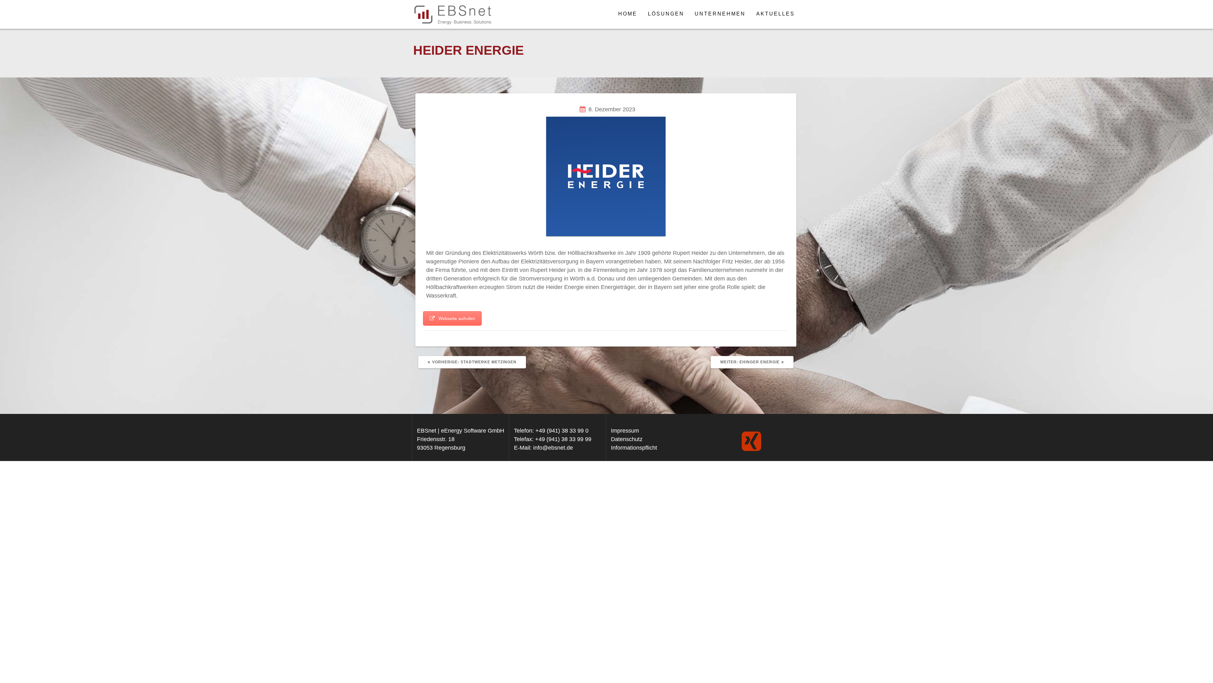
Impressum (625, 431)
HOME (627, 13)
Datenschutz (627, 439)
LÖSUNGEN (666, 13)
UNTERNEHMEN (720, 13)
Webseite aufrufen (456, 318)
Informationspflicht (634, 448)
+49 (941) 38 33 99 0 (561, 431)
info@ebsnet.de (553, 448)
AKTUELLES (775, 13)
